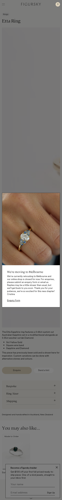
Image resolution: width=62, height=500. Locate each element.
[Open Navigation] (3, 4)
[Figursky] (31, 4)
